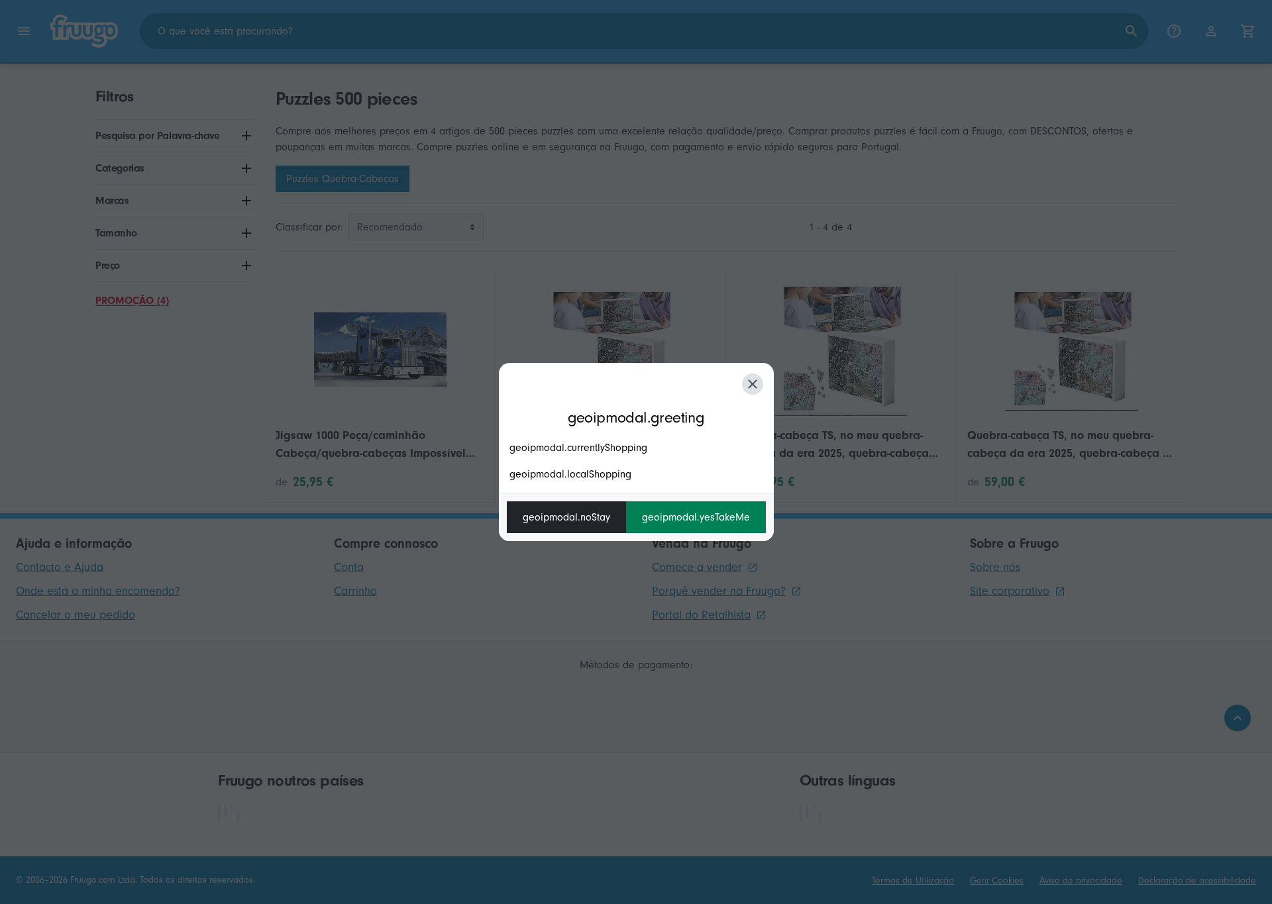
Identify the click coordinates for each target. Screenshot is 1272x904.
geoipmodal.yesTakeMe (696, 517)
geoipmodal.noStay (566, 517)
